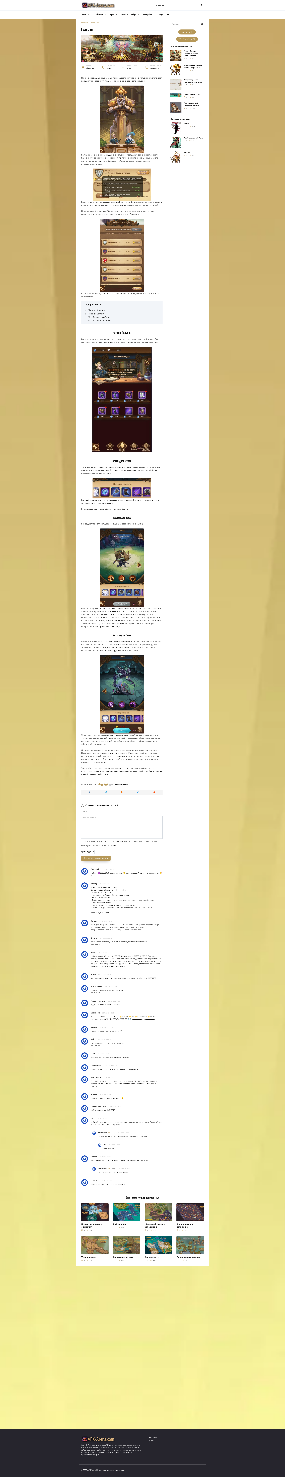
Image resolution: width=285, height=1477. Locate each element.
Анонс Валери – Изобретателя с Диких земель (191, 53)
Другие (152, 1441)
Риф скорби (119, 1224)
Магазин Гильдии (96, 310)
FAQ (168, 14)
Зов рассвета (152, 1257)
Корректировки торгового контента (193, 81)
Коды (161, 14)
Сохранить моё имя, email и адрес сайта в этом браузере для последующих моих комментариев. (120, 841)
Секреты (124, 14)
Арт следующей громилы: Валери (191, 104)
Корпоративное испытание (184, 1225)
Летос (186, 124)
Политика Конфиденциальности (111, 1470)
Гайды (133, 14)
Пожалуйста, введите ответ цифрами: (98, 846)
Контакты (159, 5)
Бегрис (187, 153)
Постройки (147, 14)
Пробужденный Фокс (193, 138)
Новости (85, 14)
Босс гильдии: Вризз (101, 317)
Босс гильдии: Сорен (102, 320)
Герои (112, 14)
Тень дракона (88, 1257)
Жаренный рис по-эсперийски (155, 1225)
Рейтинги (99, 14)
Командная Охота (96, 314)
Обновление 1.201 (192, 94)
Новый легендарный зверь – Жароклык (193, 66)
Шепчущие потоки (123, 1257)
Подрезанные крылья (188, 1257)
